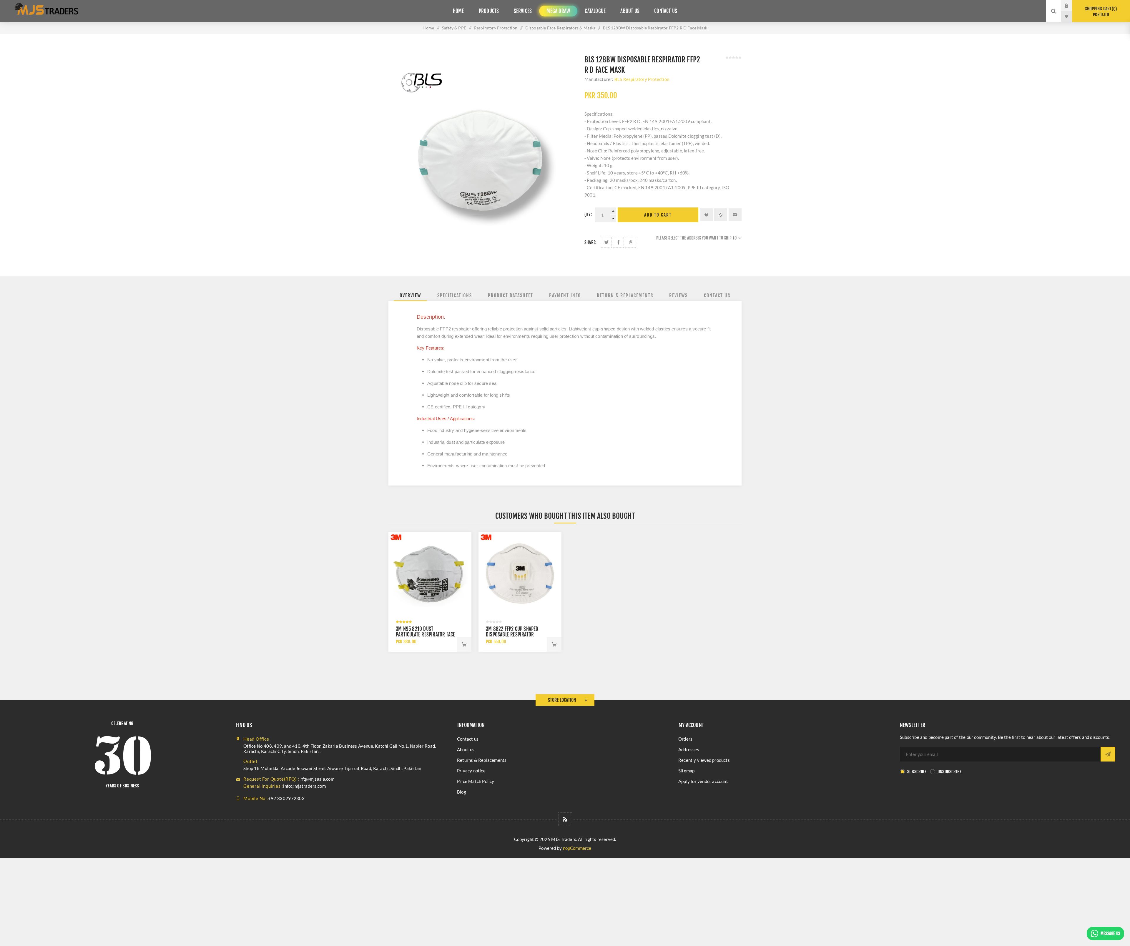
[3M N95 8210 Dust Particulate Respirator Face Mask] (429, 573)
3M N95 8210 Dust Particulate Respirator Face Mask (425, 634)
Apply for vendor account (703, 781)
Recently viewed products (704, 760)
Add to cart (658, 215)
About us (466, 749)
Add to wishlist (706, 214)
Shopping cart (1100, 11)
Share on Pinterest (630, 242)
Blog (461, 791)
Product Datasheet (510, 295)
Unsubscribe (949, 771)
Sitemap (686, 770)
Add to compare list (720, 214)
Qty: (588, 214)
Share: (590, 242)
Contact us (467, 738)
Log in (1071, 5)
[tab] (410, 295)
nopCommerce (577, 848)
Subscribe (916, 771)
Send (1108, 754)
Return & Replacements (625, 295)
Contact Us (717, 295)
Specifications (454, 295)
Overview (410, 295)
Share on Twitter (606, 242)
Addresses (688, 749)
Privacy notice (471, 770)
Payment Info (565, 295)
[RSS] (565, 819)
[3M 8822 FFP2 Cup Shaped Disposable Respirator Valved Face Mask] (519, 573)
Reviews (678, 295)
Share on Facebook (618, 242)
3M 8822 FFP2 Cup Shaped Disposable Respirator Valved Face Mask (512, 634)
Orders (685, 738)
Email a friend (735, 214)
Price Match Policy (475, 781)
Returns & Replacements (481, 760)
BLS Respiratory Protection (641, 79)
